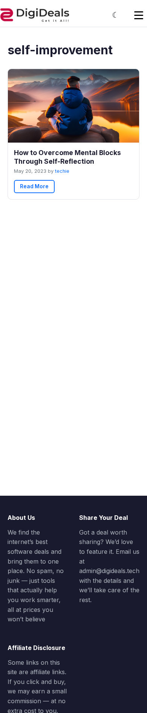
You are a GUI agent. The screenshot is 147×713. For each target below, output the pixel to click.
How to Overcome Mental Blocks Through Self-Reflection (67, 157)
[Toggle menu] (138, 15)
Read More (34, 186)
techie (62, 171)
